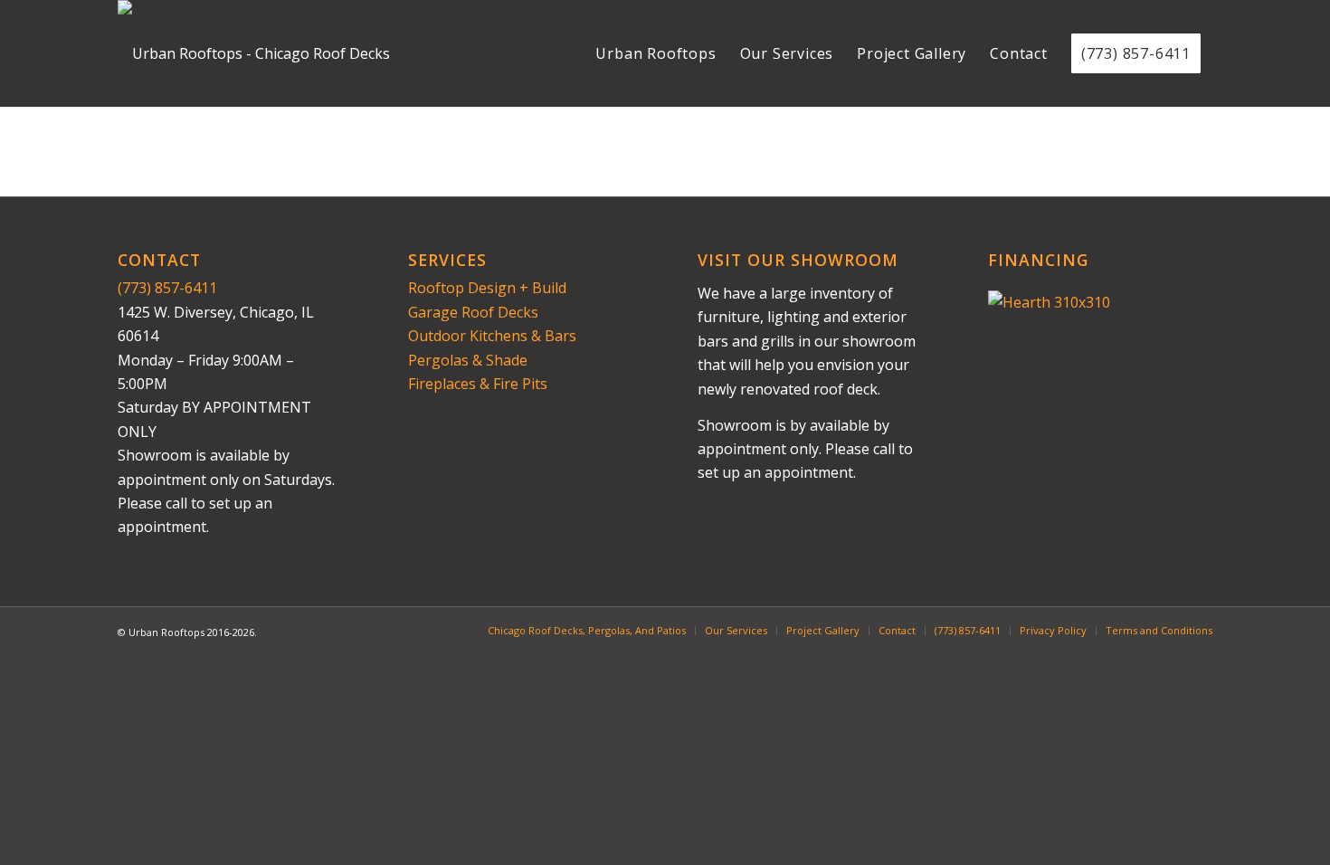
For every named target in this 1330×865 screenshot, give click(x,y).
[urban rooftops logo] (254, 53)
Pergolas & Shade (467, 360)
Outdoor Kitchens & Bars (492, 336)
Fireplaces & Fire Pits (477, 384)
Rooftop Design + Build (487, 288)
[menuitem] (655, 53)
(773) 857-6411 (167, 288)
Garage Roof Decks (473, 312)
